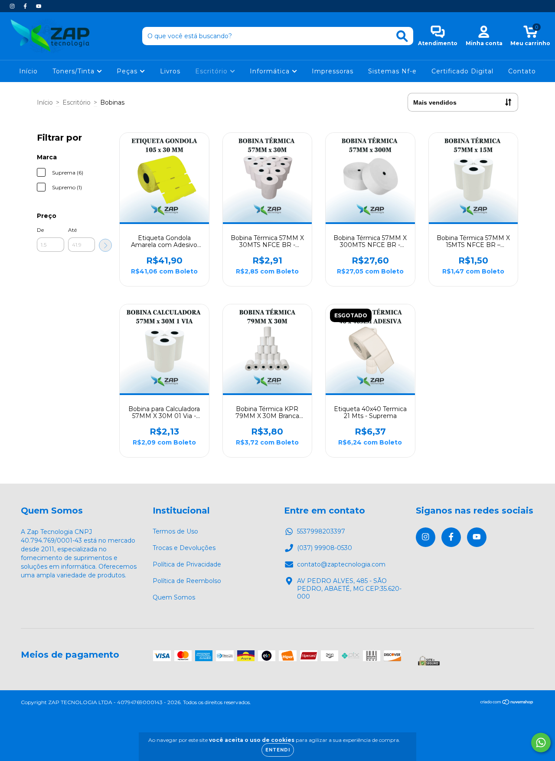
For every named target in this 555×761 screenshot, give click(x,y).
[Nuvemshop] (507, 703)
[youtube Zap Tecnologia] (38, 6)
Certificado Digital (462, 71)
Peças (128, 71)
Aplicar (105, 245)
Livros (170, 71)
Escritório (212, 71)
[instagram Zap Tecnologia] (13, 6)
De (40, 230)
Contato (522, 71)
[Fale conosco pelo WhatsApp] (541, 742)
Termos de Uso (175, 531)
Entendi (277, 750)
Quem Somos (174, 597)
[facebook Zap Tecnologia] (26, 6)
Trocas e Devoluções (184, 548)
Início (28, 71)
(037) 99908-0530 (324, 548)
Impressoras (332, 71)
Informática (271, 71)
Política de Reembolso (187, 581)
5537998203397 (321, 531)
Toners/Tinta (74, 71)
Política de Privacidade (187, 564)
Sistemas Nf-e (392, 71)
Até (72, 230)
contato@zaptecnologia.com (341, 564)
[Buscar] (402, 36)
